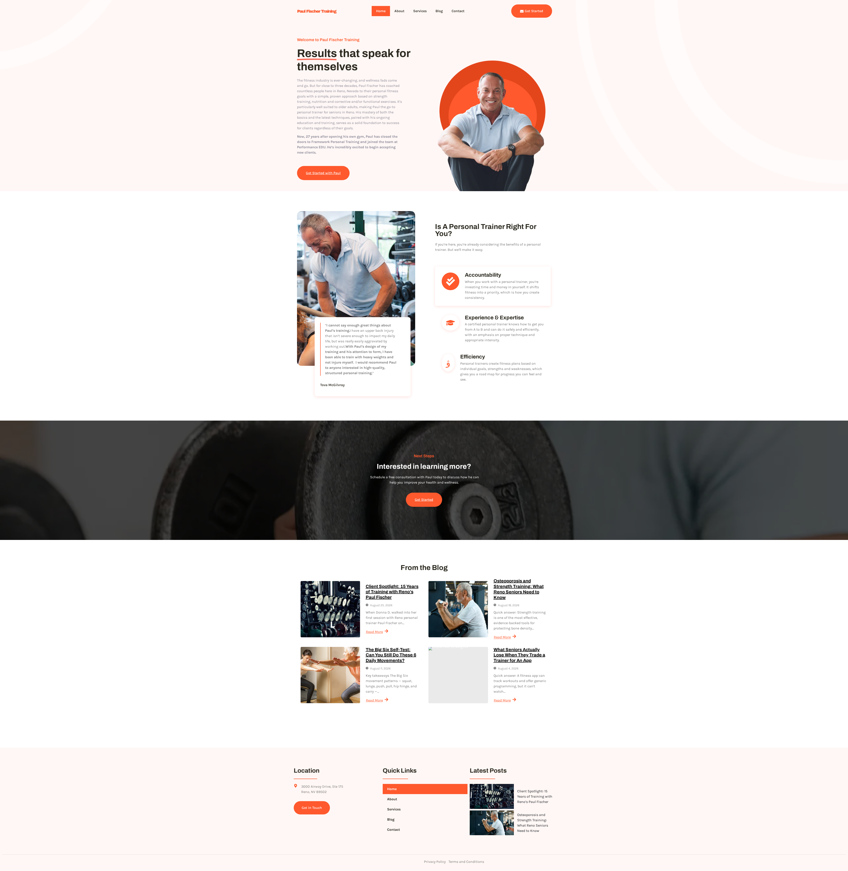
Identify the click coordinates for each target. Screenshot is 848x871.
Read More (374, 632)
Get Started (534, 11)
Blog (439, 11)
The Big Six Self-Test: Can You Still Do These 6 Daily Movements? (391, 655)
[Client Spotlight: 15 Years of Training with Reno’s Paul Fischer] (330, 609)
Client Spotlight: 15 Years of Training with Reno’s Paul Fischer (392, 592)
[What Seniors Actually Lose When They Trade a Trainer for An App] (458, 675)
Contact (458, 11)
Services (420, 11)
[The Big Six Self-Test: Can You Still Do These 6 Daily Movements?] (330, 675)
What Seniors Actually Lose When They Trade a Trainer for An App (519, 655)
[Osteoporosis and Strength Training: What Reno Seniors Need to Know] (458, 609)
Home (381, 11)
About (399, 11)
